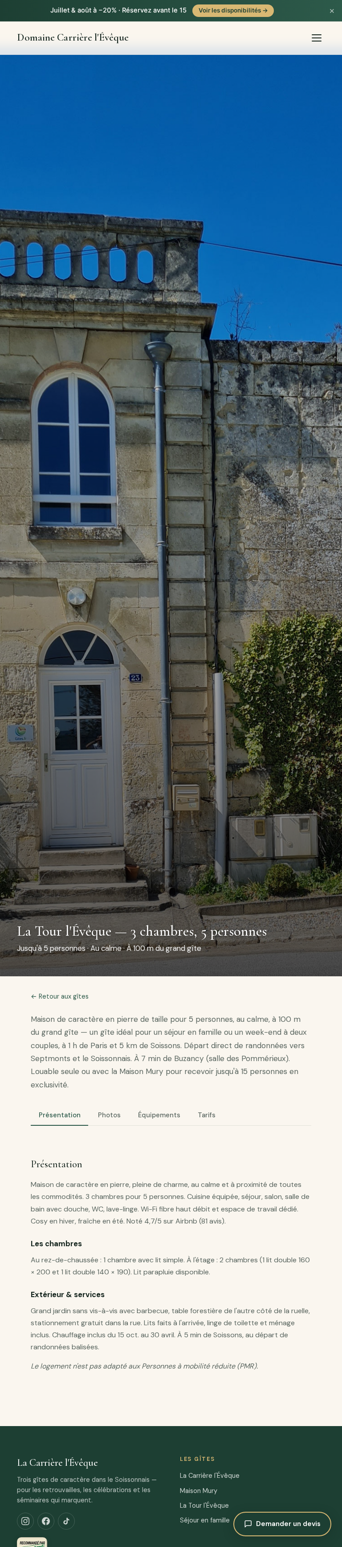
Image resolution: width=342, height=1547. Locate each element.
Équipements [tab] (159, 1115)
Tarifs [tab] (207, 1115)
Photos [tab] (109, 1115)
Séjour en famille (205, 1520)
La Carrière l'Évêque (210, 1476)
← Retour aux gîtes (60, 996)
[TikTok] (66, 1521)
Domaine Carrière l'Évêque (73, 38)
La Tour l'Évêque (204, 1505)
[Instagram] (25, 1521)
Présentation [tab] (60, 1115)
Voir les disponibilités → (233, 10)
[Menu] (316, 38)
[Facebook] (45, 1521)
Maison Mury (198, 1491)
